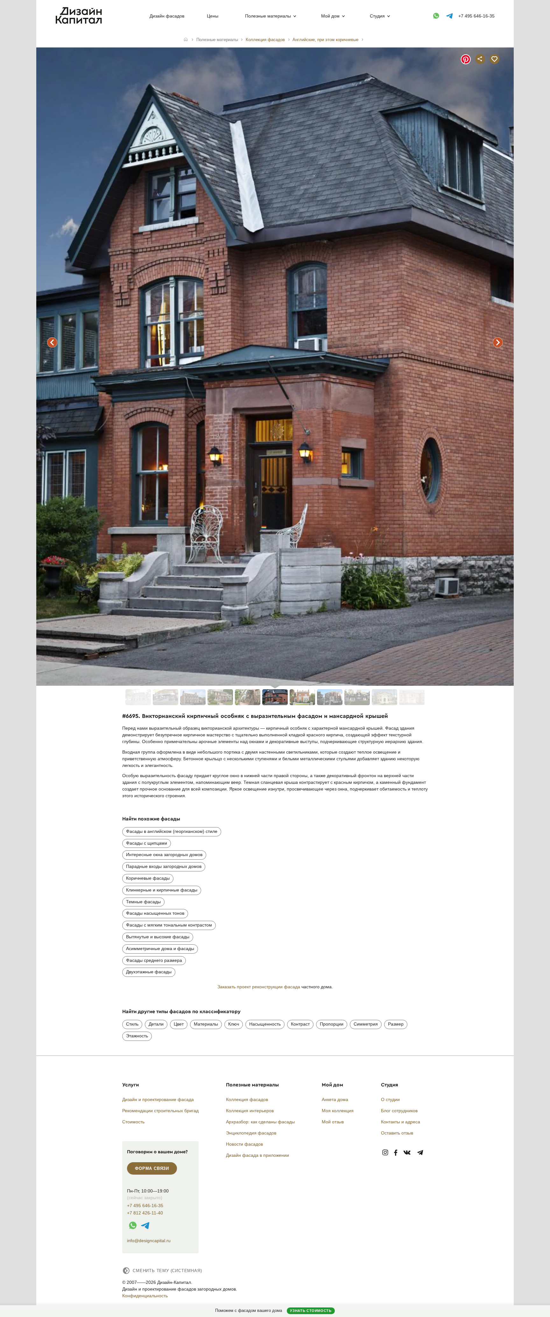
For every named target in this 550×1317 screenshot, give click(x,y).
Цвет (179, 1024)
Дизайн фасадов (167, 15)
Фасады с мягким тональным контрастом (169, 924)
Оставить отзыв (397, 1132)
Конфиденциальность (145, 1295)
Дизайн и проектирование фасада (158, 1099)
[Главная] (185, 40)
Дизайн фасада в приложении (257, 1155)
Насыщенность (265, 1024)
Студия (377, 15)
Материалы (206, 1024)
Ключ (233, 1024)
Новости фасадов (244, 1144)
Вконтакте (407, 1153)
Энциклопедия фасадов (251, 1132)
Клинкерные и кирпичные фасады (161, 889)
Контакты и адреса (400, 1121)
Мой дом (330, 15)
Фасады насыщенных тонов (155, 913)
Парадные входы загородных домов (163, 866)
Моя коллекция (338, 1110)
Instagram (385, 1153)
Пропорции (331, 1024)
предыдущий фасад (52, 342)
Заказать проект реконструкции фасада (258, 986)
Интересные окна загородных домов (164, 854)
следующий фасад (497, 342)
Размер (396, 1024)
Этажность (137, 1035)
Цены (212, 15)
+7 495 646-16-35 (476, 15)
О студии (390, 1099)
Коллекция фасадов (247, 1099)
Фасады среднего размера (154, 960)
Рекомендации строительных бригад (160, 1110)
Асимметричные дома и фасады (160, 948)
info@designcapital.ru (149, 1240)
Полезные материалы (268, 15)
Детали (156, 1024)
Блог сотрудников (399, 1110)
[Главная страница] (80, 22)
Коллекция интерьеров (250, 1110)
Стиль (132, 1024)
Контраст (300, 1024)
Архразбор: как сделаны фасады (260, 1121)
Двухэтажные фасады (149, 971)
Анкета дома (335, 1099)
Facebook (395, 1153)
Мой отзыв (333, 1121)
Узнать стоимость (310, 1311)
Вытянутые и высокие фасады (157, 936)
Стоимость (133, 1121)
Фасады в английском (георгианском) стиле (171, 831)
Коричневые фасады (148, 878)
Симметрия (366, 1024)
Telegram (420, 1153)
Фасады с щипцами (146, 843)
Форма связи (152, 1168)
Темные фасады (143, 901)
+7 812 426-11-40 (145, 1213)
